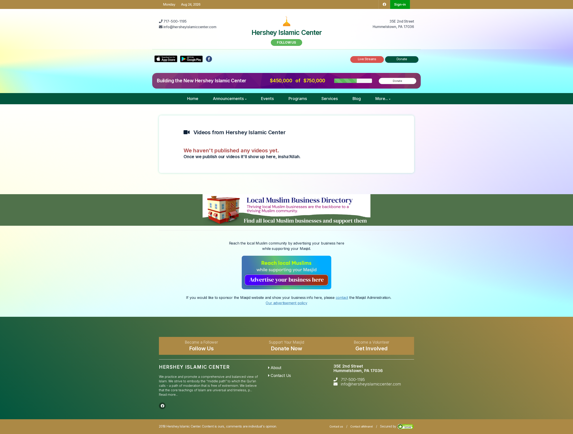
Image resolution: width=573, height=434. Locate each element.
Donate (402, 59)
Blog (357, 98)
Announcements (228, 98)
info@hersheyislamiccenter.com (371, 384)
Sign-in (400, 4)
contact (342, 297)
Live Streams (367, 59)
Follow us (286, 42)
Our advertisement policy (286, 303)
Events (267, 98)
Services (329, 98)
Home (192, 98)
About (276, 367)
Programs (298, 98)
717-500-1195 (353, 379)
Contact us (336, 426)
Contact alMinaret (361, 426)
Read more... (168, 394)
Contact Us (281, 375)
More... (381, 98)
